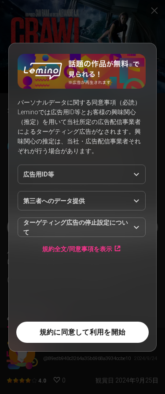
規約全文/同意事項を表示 (77, 248)
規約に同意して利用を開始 (82, 332)
